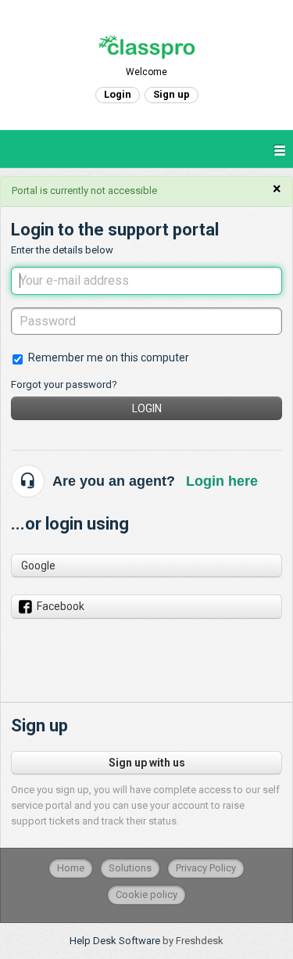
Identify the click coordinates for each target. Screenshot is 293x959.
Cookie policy (146, 894)
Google (38, 565)
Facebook (60, 606)
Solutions (130, 868)
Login (147, 408)
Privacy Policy (206, 868)
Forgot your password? (64, 384)
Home (70, 868)
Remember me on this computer (108, 357)
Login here (222, 481)
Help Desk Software (116, 940)
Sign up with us (147, 762)
